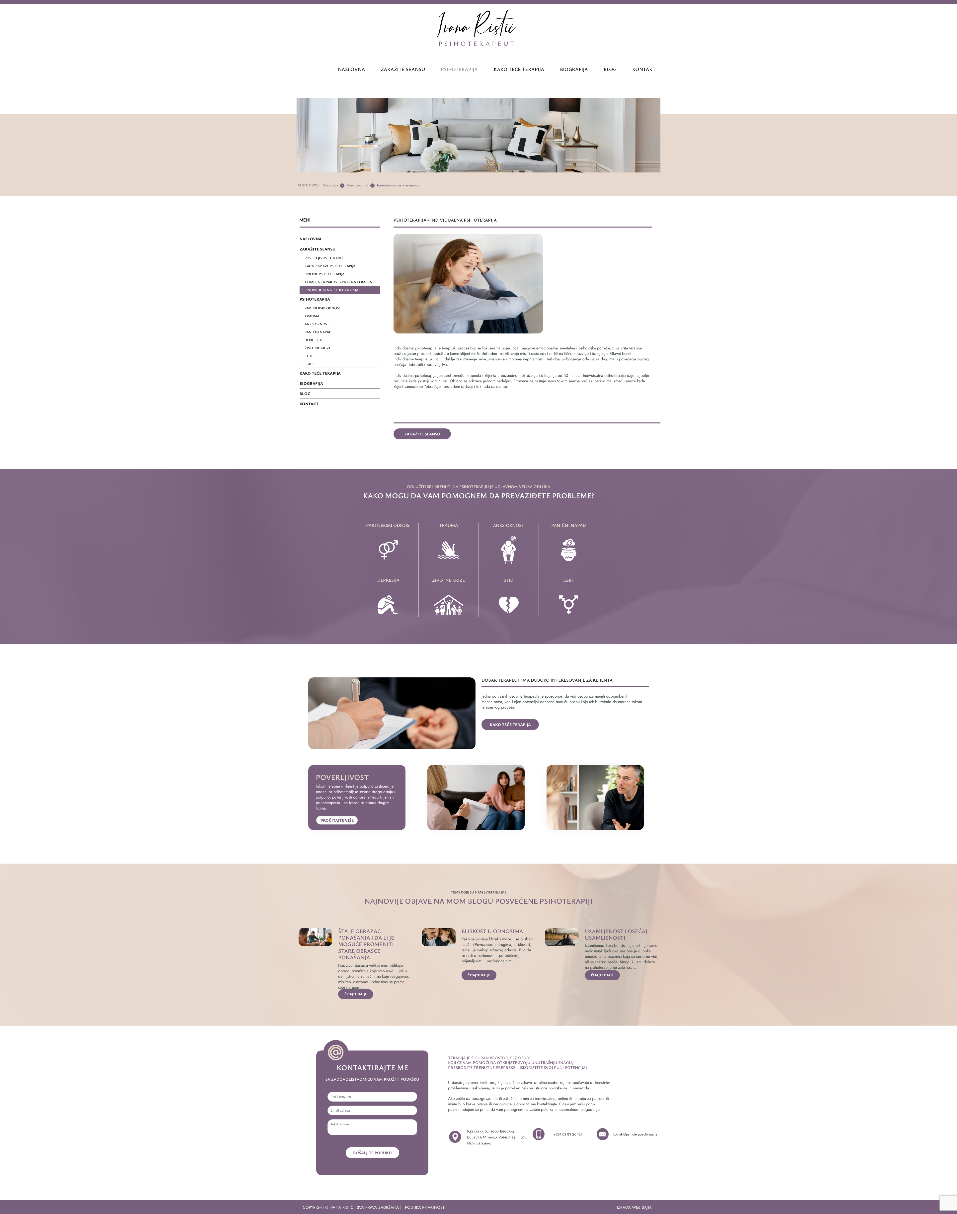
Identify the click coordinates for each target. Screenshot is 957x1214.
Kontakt (643, 69)
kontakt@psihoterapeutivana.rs (635, 1134)
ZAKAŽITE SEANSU (317, 249)
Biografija (574, 69)
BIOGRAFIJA (311, 383)
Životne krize (318, 347)
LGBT (309, 363)
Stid (308, 355)
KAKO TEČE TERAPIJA (320, 373)
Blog (610, 69)
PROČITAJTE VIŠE (337, 820)
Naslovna (351, 69)
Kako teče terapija (519, 69)
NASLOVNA (310, 239)
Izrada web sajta (634, 1207)
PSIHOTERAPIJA (315, 299)
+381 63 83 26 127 (568, 1134)
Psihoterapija (459, 69)
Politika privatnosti (425, 1207)
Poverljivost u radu (324, 257)
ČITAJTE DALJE (355, 994)
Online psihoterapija (324, 273)
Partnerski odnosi (322, 308)
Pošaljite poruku (372, 1152)
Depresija (313, 339)
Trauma (312, 316)
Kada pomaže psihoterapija (330, 265)
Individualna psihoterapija (398, 185)
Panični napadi (319, 331)
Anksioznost (317, 324)
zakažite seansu (403, 69)
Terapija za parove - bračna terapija (338, 281)
